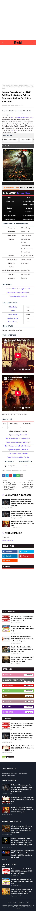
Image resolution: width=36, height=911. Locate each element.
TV (16, 696)
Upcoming (16, 706)
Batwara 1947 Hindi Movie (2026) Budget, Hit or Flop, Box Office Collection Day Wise (22, 659)
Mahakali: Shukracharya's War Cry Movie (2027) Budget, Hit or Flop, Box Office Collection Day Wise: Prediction (22, 513)
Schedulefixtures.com (8, 775)
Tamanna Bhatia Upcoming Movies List (18, 289)
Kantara (15, 130)
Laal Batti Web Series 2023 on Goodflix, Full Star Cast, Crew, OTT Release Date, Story (21, 891)
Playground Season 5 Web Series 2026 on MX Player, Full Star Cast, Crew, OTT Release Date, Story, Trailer (22, 854)
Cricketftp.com (22, 773)
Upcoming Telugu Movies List (18, 435)
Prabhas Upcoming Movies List (18, 296)
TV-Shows (16, 701)
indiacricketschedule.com (9, 773)
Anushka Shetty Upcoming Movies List (18, 292)
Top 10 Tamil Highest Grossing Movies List (18, 442)
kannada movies (16, 470)
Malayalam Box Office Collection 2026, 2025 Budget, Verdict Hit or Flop (22, 748)
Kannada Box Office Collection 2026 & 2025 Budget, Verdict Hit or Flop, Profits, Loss (22, 523)
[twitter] (26, 551)
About (14, 902)
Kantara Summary (10, 140)
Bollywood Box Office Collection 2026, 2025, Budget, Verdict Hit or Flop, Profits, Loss (22, 618)
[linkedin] (10, 556)
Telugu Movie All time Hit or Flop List (18, 457)
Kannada (8, 470)
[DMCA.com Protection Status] (8, 758)
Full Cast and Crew (11, 187)
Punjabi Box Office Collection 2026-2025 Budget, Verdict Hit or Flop (22, 628)
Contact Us (21, 902)
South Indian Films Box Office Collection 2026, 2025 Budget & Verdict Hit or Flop (22, 649)
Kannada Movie (23, 193)
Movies (8, 85)
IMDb (25, 466)
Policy (27, 902)
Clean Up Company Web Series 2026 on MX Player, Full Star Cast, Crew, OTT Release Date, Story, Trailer (21, 829)
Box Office (16, 675)
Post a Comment (7, 540)
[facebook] (10, 551)
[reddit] (10, 560)
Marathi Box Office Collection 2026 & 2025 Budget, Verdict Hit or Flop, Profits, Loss (22, 639)
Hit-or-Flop (16, 685)
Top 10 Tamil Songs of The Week (18, 453)
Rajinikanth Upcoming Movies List (18, 449)
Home (3, 85)
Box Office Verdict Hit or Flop (16, 680)
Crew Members (26, 140)
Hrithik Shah (6, 105)
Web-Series (16, 712)
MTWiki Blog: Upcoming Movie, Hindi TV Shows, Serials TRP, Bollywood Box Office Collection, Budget (19, 906)
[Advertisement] (18, 20)
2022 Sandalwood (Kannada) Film (21, 117)
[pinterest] (26, 556)
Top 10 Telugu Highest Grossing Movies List (18, 446)
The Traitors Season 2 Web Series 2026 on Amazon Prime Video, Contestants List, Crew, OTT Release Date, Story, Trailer (22, 842)
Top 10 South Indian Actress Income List (18, 438)
